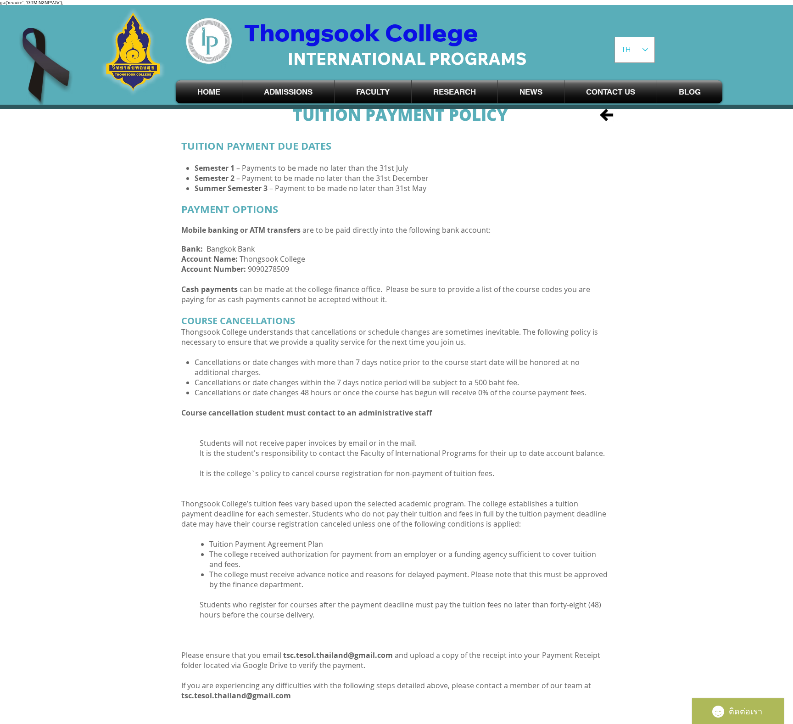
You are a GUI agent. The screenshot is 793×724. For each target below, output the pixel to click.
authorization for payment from (336, 554)
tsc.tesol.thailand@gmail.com (338, 655)
